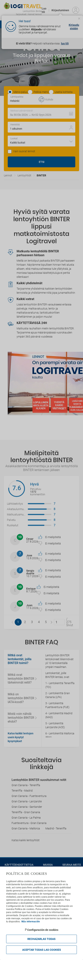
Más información (30, 921)
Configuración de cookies (42, 929)
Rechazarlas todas (41, 938)
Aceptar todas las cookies (41, 949)
